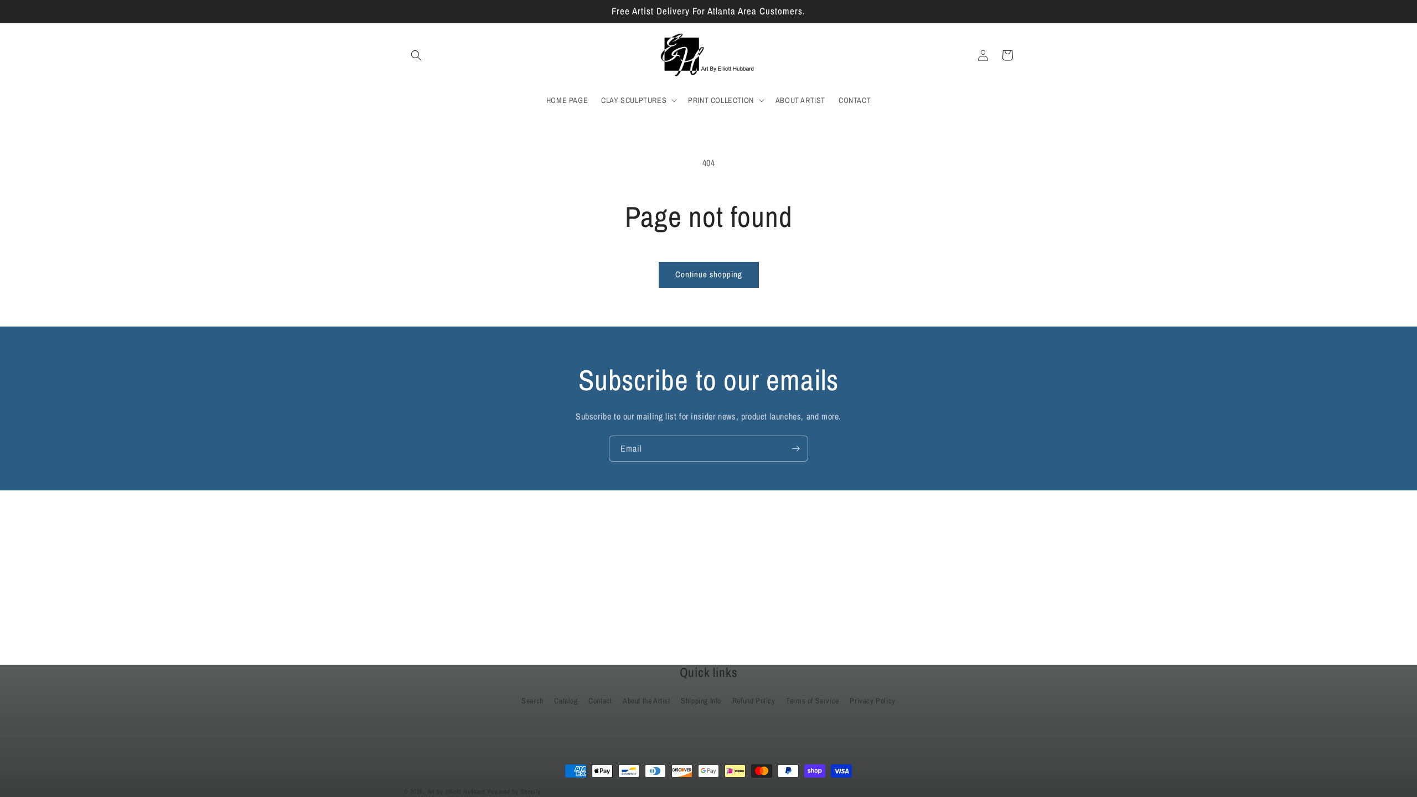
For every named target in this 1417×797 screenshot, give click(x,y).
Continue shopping (708, 274)
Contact (600, 701)
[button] (416, 55)
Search (532, 701)
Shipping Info (701, 701)
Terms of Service (812, 701)
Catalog (565, 701)
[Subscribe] (795, 449)
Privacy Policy (872, 701)
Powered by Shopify (514, 791)
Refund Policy (753, 701)
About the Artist (646, 701)
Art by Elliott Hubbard (456, 791)
